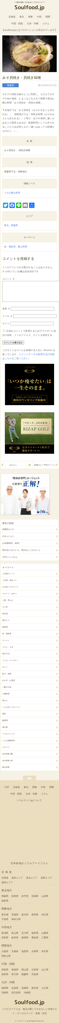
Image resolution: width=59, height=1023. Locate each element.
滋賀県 (24, 951)
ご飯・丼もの (7, 600)
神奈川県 (16, 919)
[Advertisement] (30, 833)
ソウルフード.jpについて (29, 800)
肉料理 (5, 627)
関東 (30, 16)
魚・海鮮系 (10, 246)
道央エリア (17, 877)
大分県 (44, 988)
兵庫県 (34, 951)
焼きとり (6, 620)
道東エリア (46, 877)
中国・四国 (17, 23)
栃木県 (24, 914)
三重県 (44, 937)
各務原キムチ (8, 529)
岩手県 (24, 896)
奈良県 (44, 951)
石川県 (24, 933)
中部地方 (6, 927)
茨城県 (14, 914)
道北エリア (32, 877)
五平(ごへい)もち (9, 557)
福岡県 (4, 988)
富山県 (14, 933)
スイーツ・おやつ (9, 594)
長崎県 (24, 988)
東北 (22, 16)
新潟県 (4, 933)
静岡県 (24, 937)
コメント (8, 279)
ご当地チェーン (8, 574)
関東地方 (6, 908)
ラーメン (6, 640)
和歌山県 (6, 956)
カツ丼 (5, 607)
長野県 (4, 937)
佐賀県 (14, 988)
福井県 (34, 933)
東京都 (4, 914)
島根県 (14, 969)
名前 (6, 308)
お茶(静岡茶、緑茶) (10, 543)
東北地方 (6, 890)
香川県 (14, 974)
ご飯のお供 (6, 687)
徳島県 (4, 974)
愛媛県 (24, 974)
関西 (48, 16)
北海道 (12, 16)
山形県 (44, 896)
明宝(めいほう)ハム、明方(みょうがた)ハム (21, 550)
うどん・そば (7, 647)
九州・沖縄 (32, 23)
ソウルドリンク (8, 734)
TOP (6, 787)
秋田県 (14, 896)
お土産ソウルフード (10, 587)
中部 (39, 16)
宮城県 (34, 896)
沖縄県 (27, 992)
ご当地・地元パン (9, 580)
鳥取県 (4, 969)
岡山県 (24, 969)
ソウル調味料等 (8, 741)
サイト (6, 323)
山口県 (44, 969)
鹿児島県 (16, 992)
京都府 (14, 951)
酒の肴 (5, 727)
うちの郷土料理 (12, 192)
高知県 (34, 974)
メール (7, 316)
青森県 (14, 225)
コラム (45, 23)
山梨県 (44, 933)
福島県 (4, 900)
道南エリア (7, 882)
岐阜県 (14, 937)
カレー (5, 667)
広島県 (34, 969)
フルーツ (6, 747)
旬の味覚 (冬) (7, 761)
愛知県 (34, 937)
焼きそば (6, 654)
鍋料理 (5, 720)
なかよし (13, 465)
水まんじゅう (8, 536)
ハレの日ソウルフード (11, 707)
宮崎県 (4, 992)
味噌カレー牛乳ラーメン (45, 465)
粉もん (5, 700)
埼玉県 (44, 914)
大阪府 (4, 951)
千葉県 (4, 919)
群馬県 (34, 914)
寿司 (4, 714)
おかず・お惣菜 (8, 680)
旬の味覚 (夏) (7, 754)
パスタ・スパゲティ (10, 660)
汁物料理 (6, 694)
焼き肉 (5, 614)
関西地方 (6, 945)
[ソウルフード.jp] (30, 8)
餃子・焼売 (6, 674)
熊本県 (34, 988)
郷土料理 (22, 246)
